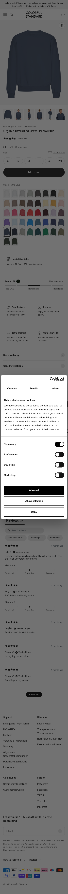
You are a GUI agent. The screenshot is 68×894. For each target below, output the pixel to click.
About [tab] (55, 388)
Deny (34, 511)
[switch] (59, 454)
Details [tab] (34, 388)
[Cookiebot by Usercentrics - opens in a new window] (49, 379)
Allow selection (34, 501)
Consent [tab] (12, 388)
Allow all (34, 490)
